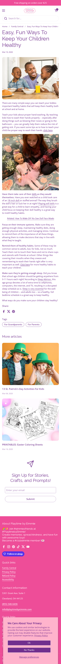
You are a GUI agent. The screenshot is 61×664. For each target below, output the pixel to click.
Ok (29, 642)
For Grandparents (13, 324)
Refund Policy (8, 575)
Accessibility (8, 579)
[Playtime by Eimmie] (30, 10)
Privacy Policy (41, 635)
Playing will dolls (46, 203)
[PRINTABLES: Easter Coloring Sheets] (30, 420)
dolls (34, 194)
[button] (56, 10)
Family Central (17, 26)
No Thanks (29, 650)
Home (4, 26)
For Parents (33, 324)
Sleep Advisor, (44, 279)
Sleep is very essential (33, 288)
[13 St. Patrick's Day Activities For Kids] (30, 364)
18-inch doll (14, 200)
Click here (25, 264)
